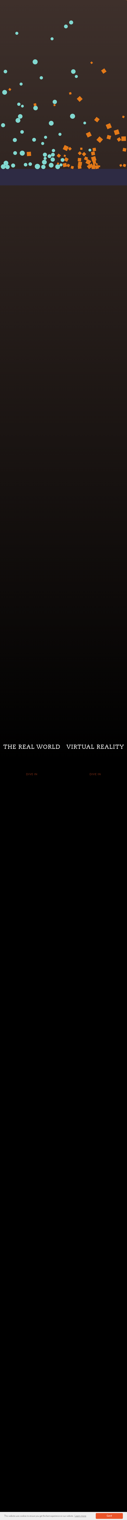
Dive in (32, 774)
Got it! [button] (109, 1516)
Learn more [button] (80, 1516)
